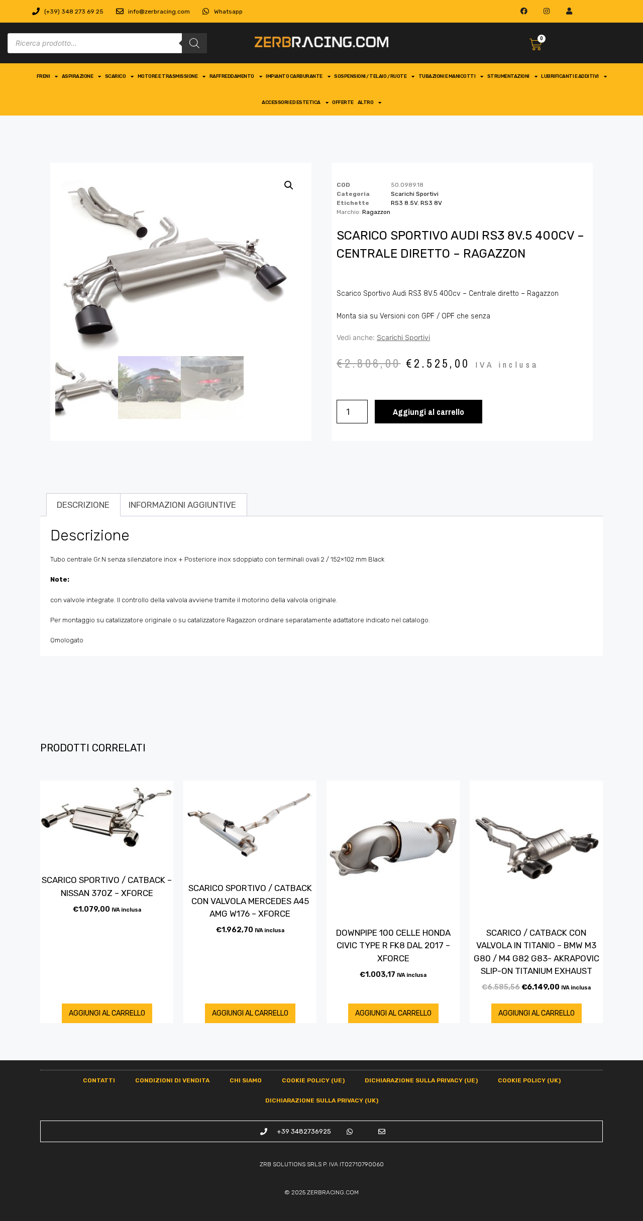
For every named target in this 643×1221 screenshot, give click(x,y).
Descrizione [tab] (83, 505)
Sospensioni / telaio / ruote (370, 76)
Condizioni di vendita (172, 1080)
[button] (289, 185)
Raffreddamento (231, 76)
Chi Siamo (246, 1080)
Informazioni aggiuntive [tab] (182, 505)
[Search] (194, 43)
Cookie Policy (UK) (529, 1080)
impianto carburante (294, 76)
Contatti (99, 1080)
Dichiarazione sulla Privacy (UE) (421, 1080)
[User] (569, 11)
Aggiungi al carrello (428, 411)
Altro (366, 102)
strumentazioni (508, 76)
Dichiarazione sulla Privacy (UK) (321, 1100)
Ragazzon (376, 211)
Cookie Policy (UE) (313, 1080)
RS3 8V (431, 202)
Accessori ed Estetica (291, 102)
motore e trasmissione (168, 76)
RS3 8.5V (404, 202)
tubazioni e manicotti (447, 76)
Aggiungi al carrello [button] (107, 1013)
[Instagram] (546, 11)
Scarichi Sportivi (415, 193)
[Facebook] (524, 11)
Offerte (343, 102)
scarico (115, 76)
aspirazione (77, 76)
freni (43, 76)
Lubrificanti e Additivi (570, 76)
